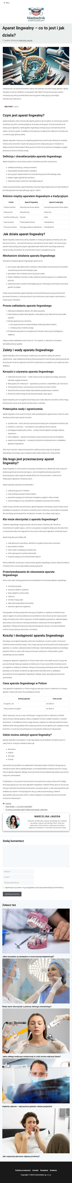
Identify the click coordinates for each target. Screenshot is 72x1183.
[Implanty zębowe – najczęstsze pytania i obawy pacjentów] (36, 1081)
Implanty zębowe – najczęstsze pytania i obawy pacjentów (27, 1106)
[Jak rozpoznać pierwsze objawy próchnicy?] (36, 1131)
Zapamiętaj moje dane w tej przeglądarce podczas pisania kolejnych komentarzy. (34, 887)
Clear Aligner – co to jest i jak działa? (19, 807)
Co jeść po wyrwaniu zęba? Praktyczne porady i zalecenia (26, 810)
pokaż (16, 106)
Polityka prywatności (23, 1170)
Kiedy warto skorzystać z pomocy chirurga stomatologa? (26, 1006)
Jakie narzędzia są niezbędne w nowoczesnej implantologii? (28, 956)
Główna (8, 804)
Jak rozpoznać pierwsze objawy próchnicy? (21, 1156)
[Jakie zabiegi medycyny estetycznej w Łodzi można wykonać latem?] (36, 1031)
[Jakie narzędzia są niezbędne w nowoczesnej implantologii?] (36, 932)
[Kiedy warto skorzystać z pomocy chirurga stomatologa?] (36, 981)
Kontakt (35, 1170)
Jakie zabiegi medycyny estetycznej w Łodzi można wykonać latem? (31, 1056)
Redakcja (53, 1170)
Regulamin (44, 1170)
